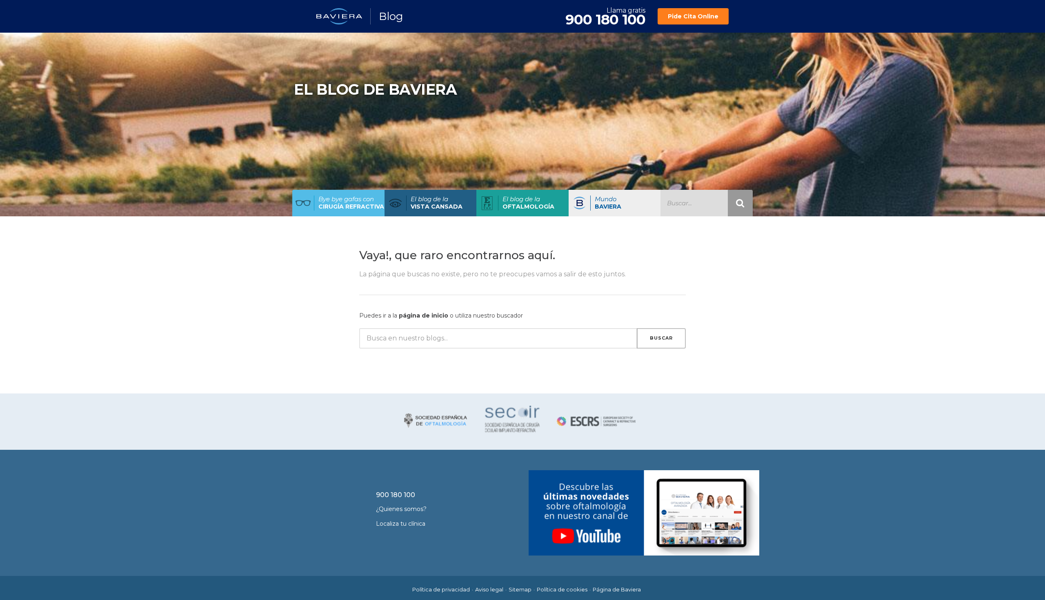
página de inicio (423, 315)
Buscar (661, 338)
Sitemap (520, 589)
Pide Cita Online (693, 16)
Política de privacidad (441, 589)
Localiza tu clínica (400, 523)
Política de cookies (562, 589)
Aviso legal (489, 589)
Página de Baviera (617, 589)
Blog (391, 16)
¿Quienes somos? (401, 509)
